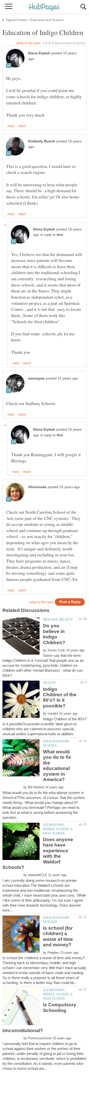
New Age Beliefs (58, 619)
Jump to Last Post (29, 43)
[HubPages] (44, 7)
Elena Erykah (39, 53)
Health (49, 683)
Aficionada (37, 487)
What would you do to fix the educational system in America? (57, 765)
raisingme (36, 378)
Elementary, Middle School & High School (58, 829)
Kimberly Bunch (41, 141)
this (60, 235)
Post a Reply (70, 602)
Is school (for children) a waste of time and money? (58, 936)
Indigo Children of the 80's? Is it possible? (59, 697)
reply (10, 126)
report (22, 126)
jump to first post (41, 602)
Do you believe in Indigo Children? (54, 634)
